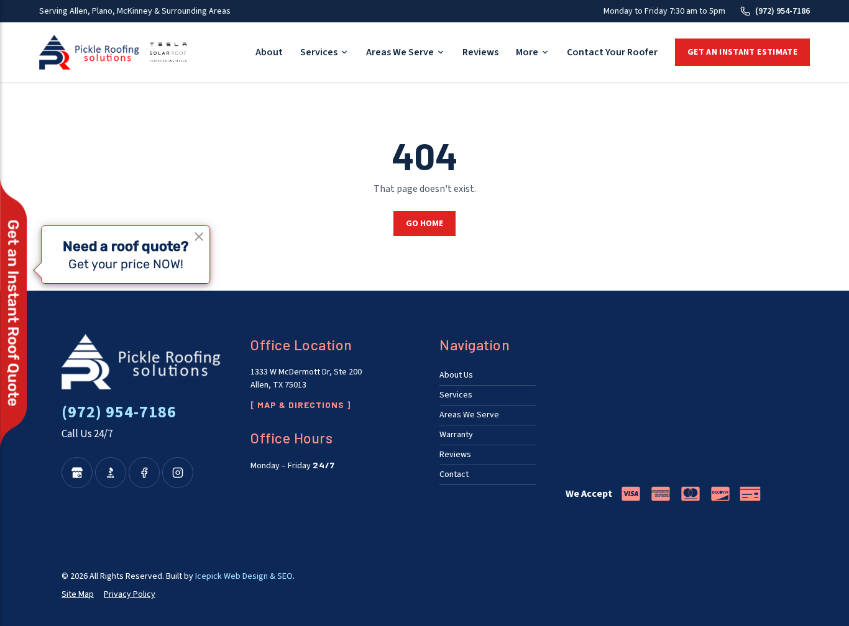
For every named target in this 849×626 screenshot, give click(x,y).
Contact (454, 474)
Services (318, 52)
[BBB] (110, 472)
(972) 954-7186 (782, 11)
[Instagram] (177, 472)
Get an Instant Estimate (742, 52)
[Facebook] (144, 472)
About (269, 52)
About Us (456, 375)
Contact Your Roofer (612, 52)
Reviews (480, 52)
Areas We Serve (400, 52)
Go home (424, 223)
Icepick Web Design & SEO (244, 576)
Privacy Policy (129, 594)
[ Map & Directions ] (300, 404)
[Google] (77, 472)
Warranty (456, 435)
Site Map (78, 594)
